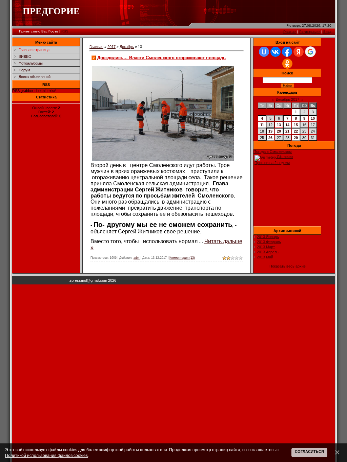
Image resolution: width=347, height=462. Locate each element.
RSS (64, 31)
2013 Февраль (269, 242)
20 (279, 131)
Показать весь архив (287, 266)
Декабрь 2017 (287, 99)
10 (313, 118)
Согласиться (309, 451)
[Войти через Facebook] (287, 52)
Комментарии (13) (182, 257)
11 (262, 125)
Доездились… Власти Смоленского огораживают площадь (161, 57)
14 (287, 125)
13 (279, 125)
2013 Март (266, 247)
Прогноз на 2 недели (272, 163)
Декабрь (127, 47)
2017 (111, 47)
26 (270, 138)
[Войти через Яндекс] (298, 52)
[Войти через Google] (310, 51)
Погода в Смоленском (272, 151)
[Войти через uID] (264, 52)
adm (137, 257)
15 (296, 125)
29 (296, 138)
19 (270, 131)
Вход (327, 31)
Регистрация (309, 31)
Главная (289, 31)
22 (296, 131)
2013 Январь (268, 237)
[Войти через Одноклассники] (287, 64)
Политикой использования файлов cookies (46, 455)
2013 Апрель (268, 252)
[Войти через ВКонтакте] (275, 52)
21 (287, 131)
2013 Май (265, 257)
